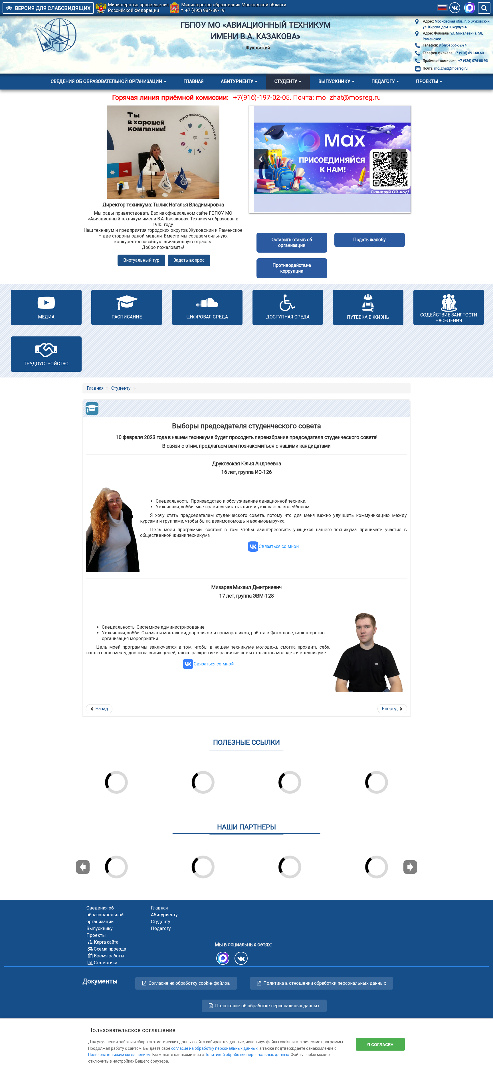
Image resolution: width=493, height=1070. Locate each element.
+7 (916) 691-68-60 (468, 53)
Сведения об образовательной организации (106, 81)
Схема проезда (110, 949)
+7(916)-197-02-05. (262, 97)
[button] (261, 159)
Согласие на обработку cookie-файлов (189, 983)
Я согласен (380, 1044)
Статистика (105, 962)
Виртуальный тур (141, 260)
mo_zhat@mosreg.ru (451, 68)
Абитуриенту (237, 81)
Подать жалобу (369, 239)
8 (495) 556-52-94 (452, 45)
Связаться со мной (279, 546)
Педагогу (383, 81)
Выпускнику (334, 81)
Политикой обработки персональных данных (247, 1054)
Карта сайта (106, 942)
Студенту (285, 81)
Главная (193, 81)
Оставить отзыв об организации (292, 242)
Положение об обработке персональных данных (267, 1005)
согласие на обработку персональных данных (214, 1048)
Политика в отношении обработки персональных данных (324, 983)
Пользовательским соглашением (119, 1054)
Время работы (109, 956)
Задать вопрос (189, 260)
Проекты (427, 81)
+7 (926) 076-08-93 (472, 61)
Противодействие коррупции (291, 268)
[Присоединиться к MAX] (469, 7)
